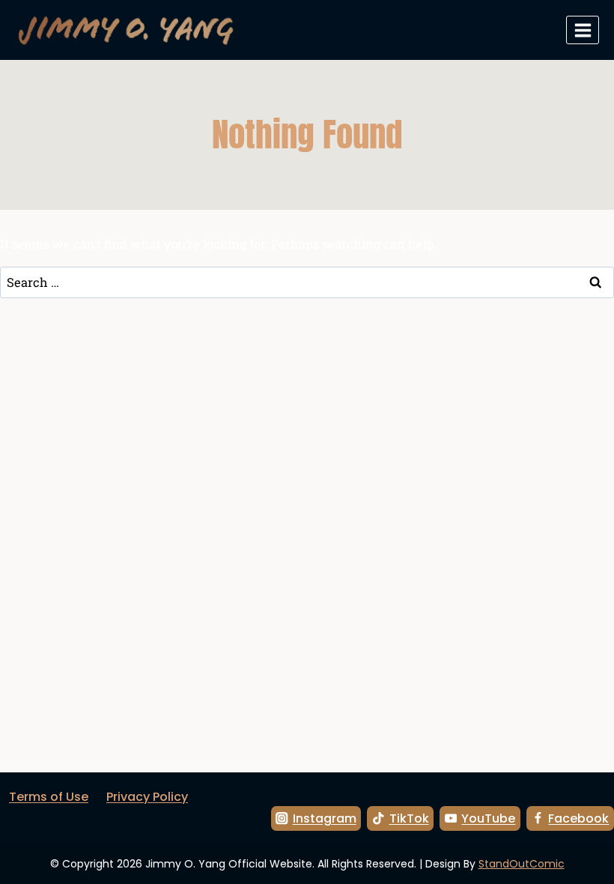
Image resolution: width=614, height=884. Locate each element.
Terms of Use (48, 796)
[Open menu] (582, 30)
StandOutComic (521, 863)
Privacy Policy (147, 796)
